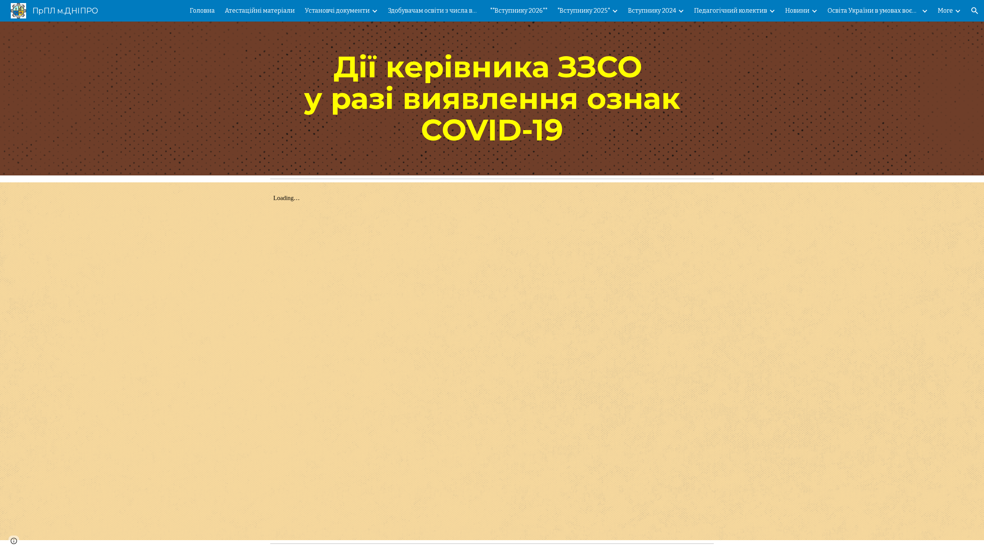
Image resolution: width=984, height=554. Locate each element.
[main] (492, 98)
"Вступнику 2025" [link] (583, 10)
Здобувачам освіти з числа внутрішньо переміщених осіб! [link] (434, 10)
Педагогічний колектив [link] (730, 10)
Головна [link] (202, 10)
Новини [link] (797, 10)
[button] (975, 11)
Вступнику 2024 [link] (652, 10)
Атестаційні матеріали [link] (260, 10)
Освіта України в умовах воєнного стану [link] (874, 10)
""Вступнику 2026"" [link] (518, 10)
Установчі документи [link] (337, 10)
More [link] (945, 10)
